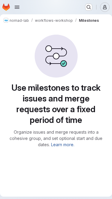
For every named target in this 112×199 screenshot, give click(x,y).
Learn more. (62, 144)
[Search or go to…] (88, 7)
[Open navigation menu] (17, 7)
